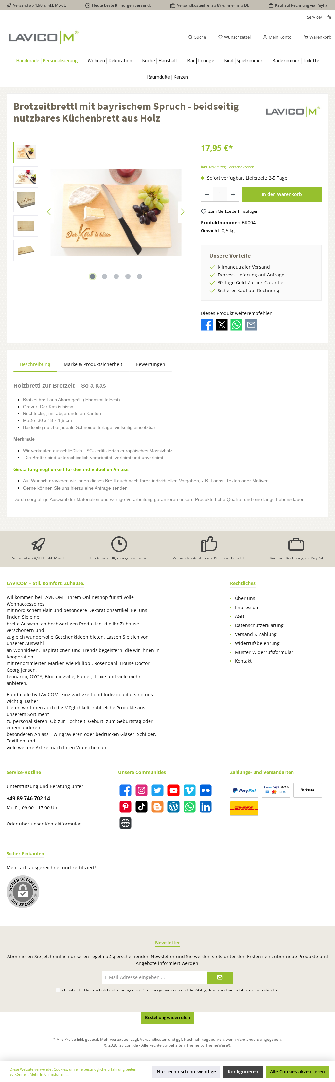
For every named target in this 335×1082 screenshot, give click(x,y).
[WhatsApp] (189, 806)
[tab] (35, 364)
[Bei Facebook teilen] (207, 324)
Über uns (245, 598)
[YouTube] (173, 790)
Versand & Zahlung (256, 634)
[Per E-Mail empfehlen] (251, 324)
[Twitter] (157, 790)
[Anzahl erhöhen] (233, 194)
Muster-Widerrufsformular (264, 652)
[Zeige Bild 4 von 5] (128, 276)
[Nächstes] (182, 212)
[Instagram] (141, 790)
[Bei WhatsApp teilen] (236, 324)
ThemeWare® (218, 1045)
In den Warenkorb (282, 194)
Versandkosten (153, 1039)
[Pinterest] (125, 806)
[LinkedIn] (205, 806)
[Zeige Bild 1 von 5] (92, 276)
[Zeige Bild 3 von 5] (116, 276)
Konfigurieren (243, 1071)
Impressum (247, 607)
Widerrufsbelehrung (257, 643)
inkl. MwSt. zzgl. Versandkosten (227, 166)
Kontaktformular (63, 824)
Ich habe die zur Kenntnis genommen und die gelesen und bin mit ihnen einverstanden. (170, 989)
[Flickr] (205, 790)
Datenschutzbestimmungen (109, 989)
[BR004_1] (116, 212)
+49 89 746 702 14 (28, 798)
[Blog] (173, 806)
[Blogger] (157, 806)
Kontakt (243, 661)
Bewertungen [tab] (150, 364)
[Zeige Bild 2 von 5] (104, 276)
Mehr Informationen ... (49, 1074)
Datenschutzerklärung (259, 625)
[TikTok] (141, 806)
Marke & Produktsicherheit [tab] (93, 364)
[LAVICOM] (293, 114)
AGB (239, 616)
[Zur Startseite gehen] (59, 37)
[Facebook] (125, 790)
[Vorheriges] (49, 212)
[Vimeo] (189, 790)
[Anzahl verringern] (207, 194)
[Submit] (220, 977)
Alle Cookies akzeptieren (297, 1071)
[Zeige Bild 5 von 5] (139, 276)
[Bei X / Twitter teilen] (221, 324)
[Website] (125, 823)
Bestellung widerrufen (167, 1017)
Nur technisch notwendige (186, 1071)
